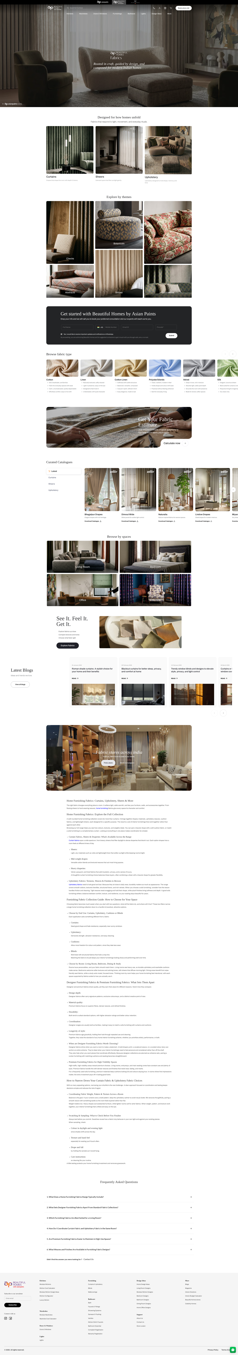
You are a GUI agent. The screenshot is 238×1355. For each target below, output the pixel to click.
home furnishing (102, 808)
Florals (167, 258)
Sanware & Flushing (94, 1314)
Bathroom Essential (94, 1326)
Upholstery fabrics (75, 884)
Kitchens (70, 14)
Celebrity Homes (190, 1303)
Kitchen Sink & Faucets (95, 1322)
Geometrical (167, 292)
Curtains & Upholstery (95, 1284)
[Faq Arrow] (191, 1197)
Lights (143, 14)
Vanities (90, 1318)
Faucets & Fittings (94, 1306)
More (169, 14)
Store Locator (141, 1326)
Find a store (108, 763)
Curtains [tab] (52, 477)
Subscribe (13, 1305)
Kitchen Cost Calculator (47, 1288)
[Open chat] (233, 1350)
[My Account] (159, 8)
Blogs (187, 1284)
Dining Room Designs (144, 1303)
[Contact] (154, 8)
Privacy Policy (213, 1350)
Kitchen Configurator (46, 1296)
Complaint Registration (95, 1330)
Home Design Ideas (143, 1284)
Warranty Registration (95, 1334)
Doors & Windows (100, 14)
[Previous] (225, 354)
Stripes (119, 292)
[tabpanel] (161, 495)
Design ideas (156, 14)
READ (74, 678)
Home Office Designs (144, 1307)
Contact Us (89, 1259)
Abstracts (70, 292)
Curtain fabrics (74, 840)
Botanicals (119, 243)
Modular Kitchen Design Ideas (49, 1292)
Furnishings (117, 14)
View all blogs (20, 684)
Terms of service (227, 1350)
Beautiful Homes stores (192, 1300)
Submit (171, 335)
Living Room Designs (143, 1288)
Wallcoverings (92, 1292)
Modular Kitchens (45, 1284)
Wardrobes (83, 14)
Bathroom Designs (143, 1300)
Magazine (188, 1288)
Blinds (90, 1288)
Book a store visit (183, 8)
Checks (70, 258)
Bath (89, 1303)
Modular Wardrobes (46, 1315)
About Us (140, 1318)
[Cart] (171, 8)
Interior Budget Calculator (193, 1296)
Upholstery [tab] (53, 490)
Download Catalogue (92, 521)
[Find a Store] (165, 8)
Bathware (131, 14)
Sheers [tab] (51, 484)
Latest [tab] (54, 471)
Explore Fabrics (67, 645)
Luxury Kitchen (44, 1300)
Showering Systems (94, 1310)
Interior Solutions (190, 1292)
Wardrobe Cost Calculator (48, 1319)
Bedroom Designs (142, 1296)
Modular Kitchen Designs (145, 1292)
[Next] (232, 354)
